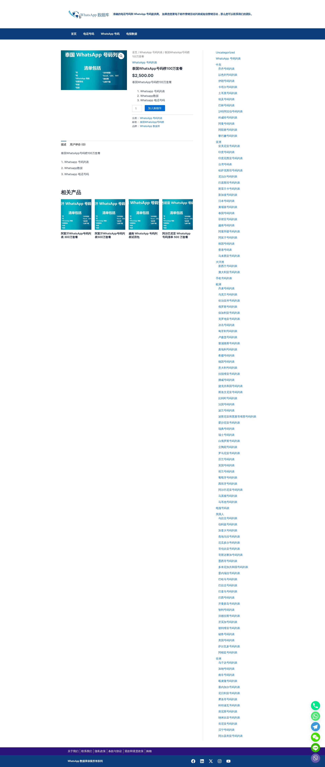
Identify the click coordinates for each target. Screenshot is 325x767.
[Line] (315, 747)
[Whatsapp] (315, 716)
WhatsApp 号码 (110, 33)
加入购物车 (155, 108)
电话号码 (88, 33)
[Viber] (315, 758)
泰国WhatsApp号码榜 (152, 122)
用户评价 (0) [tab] (78, 144)
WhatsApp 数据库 (150, 126)
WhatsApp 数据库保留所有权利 (85, 761)
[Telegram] (315, 726)
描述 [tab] (63, 144)
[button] (121, 56)
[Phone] (315, 705)
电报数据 (131, 33)
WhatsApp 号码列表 (150, 52)
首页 (74, 33)
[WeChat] (315, 737)
